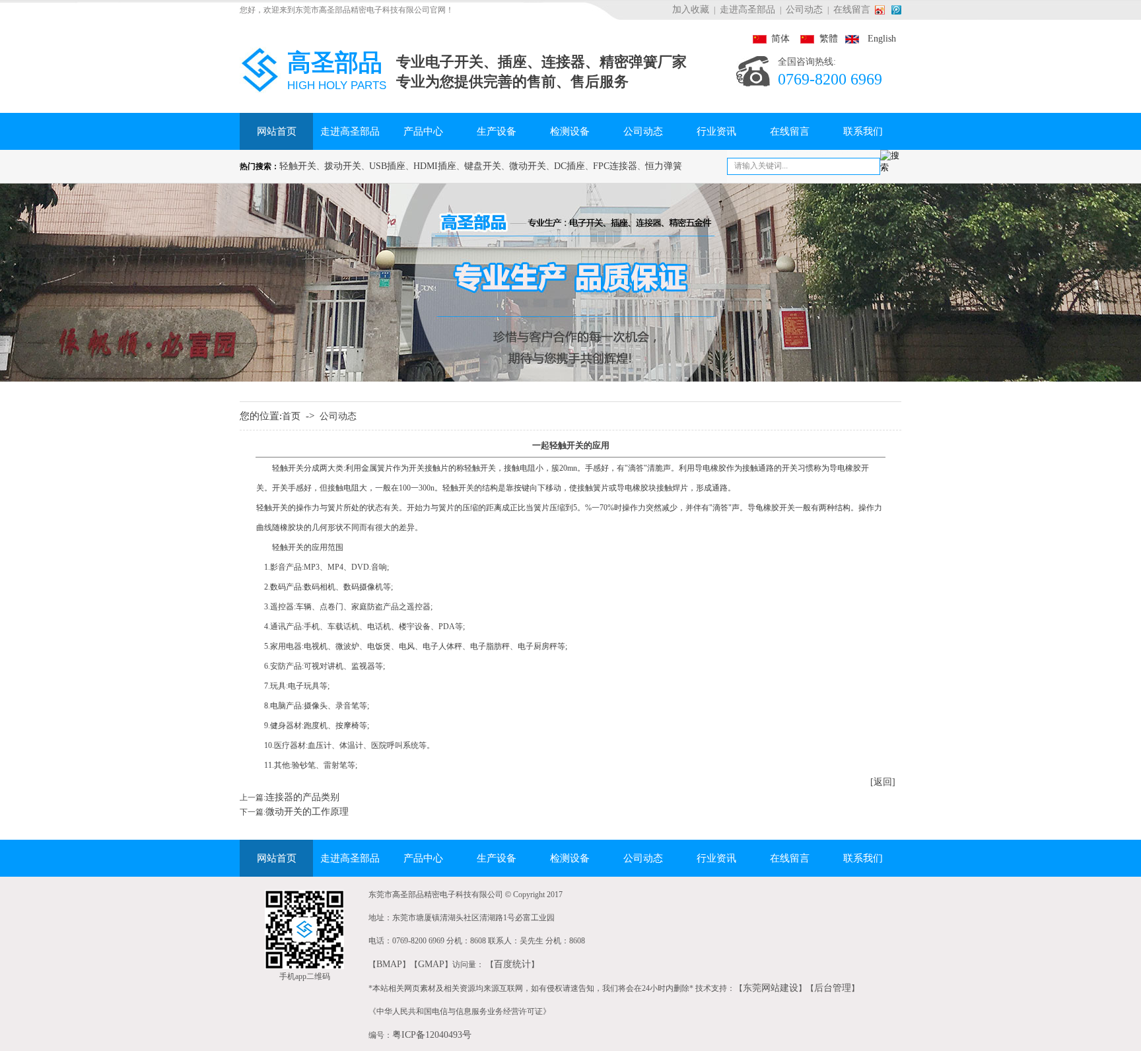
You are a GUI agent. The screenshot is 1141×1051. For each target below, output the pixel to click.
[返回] (882, 782)
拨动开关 (342, 166)
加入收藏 (690, 10)
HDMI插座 (434, 166)
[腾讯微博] (896, 10)
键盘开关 (482, 166)
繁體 (815, 39)
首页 (291, 416)
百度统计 (512, 964)
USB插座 (387, 166)
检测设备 (570, 131)
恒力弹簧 (663, 166)
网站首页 (276, 131)
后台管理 (832, 988)
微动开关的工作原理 (307, 812)
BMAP (389, 964)
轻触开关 (297, 166)
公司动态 (804, 10)
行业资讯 (716, 131)
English (868, 39)
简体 (771, 39)
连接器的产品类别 (302, 797)
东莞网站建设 (770, 988)
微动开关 (527, 166)
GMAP (431, 964)
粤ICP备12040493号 (431, 1035)
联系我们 (863, 131)
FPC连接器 (615, 166)
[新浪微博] (882, 10)
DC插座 (569, 166)
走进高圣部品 (747, 10)
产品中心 (423, 131)
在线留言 (851, 10)
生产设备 (496, 131)
